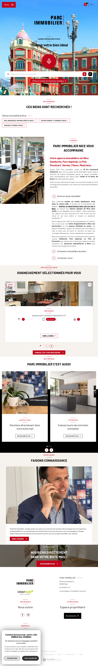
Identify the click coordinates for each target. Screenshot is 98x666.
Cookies (81, 654)
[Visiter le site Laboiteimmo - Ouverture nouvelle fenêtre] (52, 659)
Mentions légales (49, 654)
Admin (60, 654)
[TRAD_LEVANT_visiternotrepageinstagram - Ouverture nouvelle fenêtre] (28, 615)
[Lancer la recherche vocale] (49, 60)
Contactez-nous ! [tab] (65, 258)
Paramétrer (12, 658)
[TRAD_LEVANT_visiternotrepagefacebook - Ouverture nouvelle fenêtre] (22, 615)
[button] (51, 346)
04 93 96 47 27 (65, 587)
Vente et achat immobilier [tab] (69, 196)
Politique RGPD (70, 654)
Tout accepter (30, 658)
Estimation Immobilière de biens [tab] (71, 251)
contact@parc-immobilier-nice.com (73, 591)
